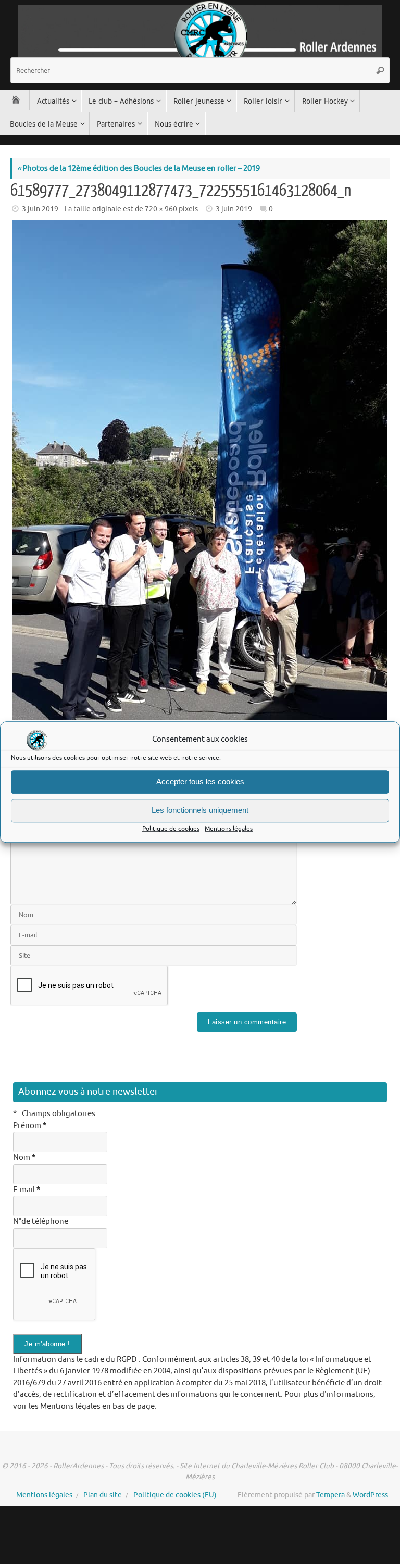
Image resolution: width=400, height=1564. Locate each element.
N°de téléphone (40, 1222)
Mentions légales (229, 828)
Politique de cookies (170, 828)
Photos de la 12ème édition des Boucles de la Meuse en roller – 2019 (138, 168)
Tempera (330, 1495)
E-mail (26, 1190)
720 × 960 (161, 209)
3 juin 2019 (40, 209)
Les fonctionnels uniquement (200, 810)
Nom (24, 1157)
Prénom (29, 1126)
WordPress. (371, 1495)
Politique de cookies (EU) (175, 1495)
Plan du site (102, 1495)
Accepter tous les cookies (200, 781)
